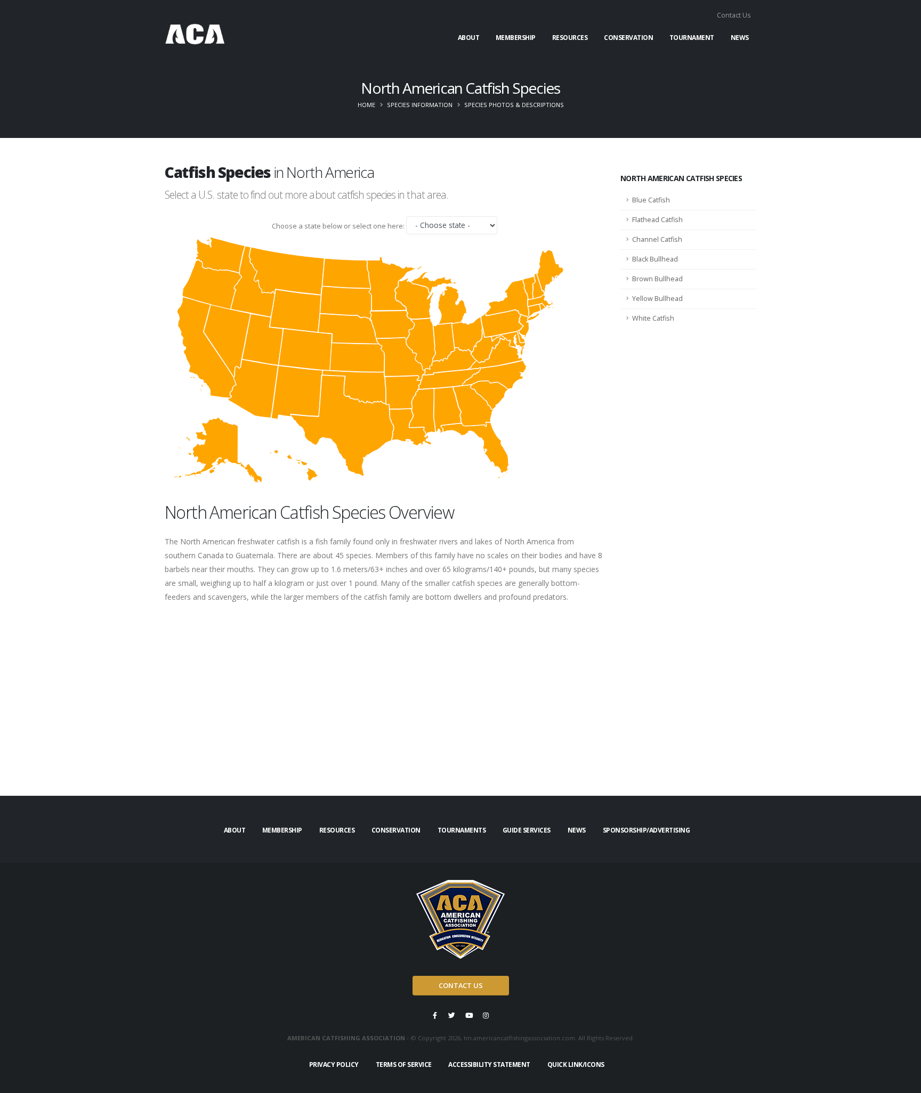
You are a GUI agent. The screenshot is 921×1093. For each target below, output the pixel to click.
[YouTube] (469, 1015)
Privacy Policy (334, 1064)
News (740, 37)
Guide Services (527, 830)
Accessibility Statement (489, 1064)
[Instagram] (486, 1015)
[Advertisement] (384, 703)
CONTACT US (461, 985)
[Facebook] (434, 1015)
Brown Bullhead (657, 278)
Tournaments (462, 830)
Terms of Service (404, 1064)
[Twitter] (452, 1015)
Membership (516, 37)
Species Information (420, 105)
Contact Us (734, 15)
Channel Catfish (657, 239)
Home (366, 105)
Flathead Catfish (657, 219)
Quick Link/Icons (575, 1064)
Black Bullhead (655, 259)
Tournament (691, 37)
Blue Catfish (651, 200)
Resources (570, 37)
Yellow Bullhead (657, 298)
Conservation (628, 37)
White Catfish (653, 318)
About (469, 37)
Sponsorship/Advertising (646, 830)
